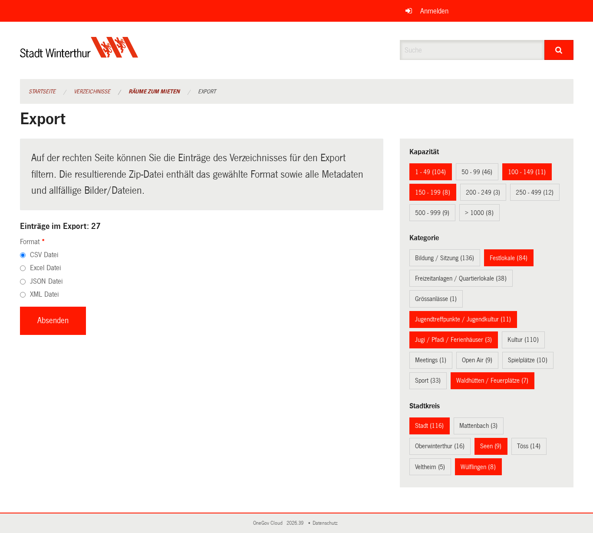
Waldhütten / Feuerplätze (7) (492, 380)
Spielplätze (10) (527, 360)
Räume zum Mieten (154, 92)
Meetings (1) (430, 360)
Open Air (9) (477, 360)
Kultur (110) (523, 339)
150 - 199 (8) (432, 192)
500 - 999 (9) (432, 212)
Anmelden (434, 11)
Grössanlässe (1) (436, 298)
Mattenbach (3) (478, 425)
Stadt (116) (429, 425)
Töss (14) (528, 446)
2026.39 (295, 523)
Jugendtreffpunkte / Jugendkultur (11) (463, 319)
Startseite (42, 92)
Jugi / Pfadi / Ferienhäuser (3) (453, 339)
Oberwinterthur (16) (440, 446)
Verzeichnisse (92, 92)
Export (207, 92)
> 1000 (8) (479, 212)
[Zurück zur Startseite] (79, 54)
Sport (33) (428, 380)
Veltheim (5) (430, 466)
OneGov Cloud (269, 523)
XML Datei (44, 294)
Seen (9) (490, 446)
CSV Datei (44, 254)
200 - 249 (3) (483, 192)
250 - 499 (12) (534, 192)
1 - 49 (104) (430, 172)
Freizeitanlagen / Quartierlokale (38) (461, 278)
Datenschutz (326, 523)
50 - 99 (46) (476, 172)
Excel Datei (45, 267)
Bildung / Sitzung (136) (444, 258)
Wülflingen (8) (478, 466)
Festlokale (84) (508, 258)
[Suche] (558, 50)
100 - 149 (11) (527, 172)
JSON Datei (46, 281)
